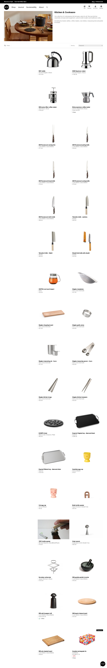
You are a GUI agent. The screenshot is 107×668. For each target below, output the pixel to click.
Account (95, 8)
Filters (8, 45)
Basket (101, 7)
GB (84, 8)
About (41, 7)
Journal (21, 7)
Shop (93, 1)
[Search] (47, 7)
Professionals (99, 1)
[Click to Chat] (102, 663)
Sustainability (31, 7)
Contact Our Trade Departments (26, 1)
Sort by (73, 45)
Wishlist (89, 8)
